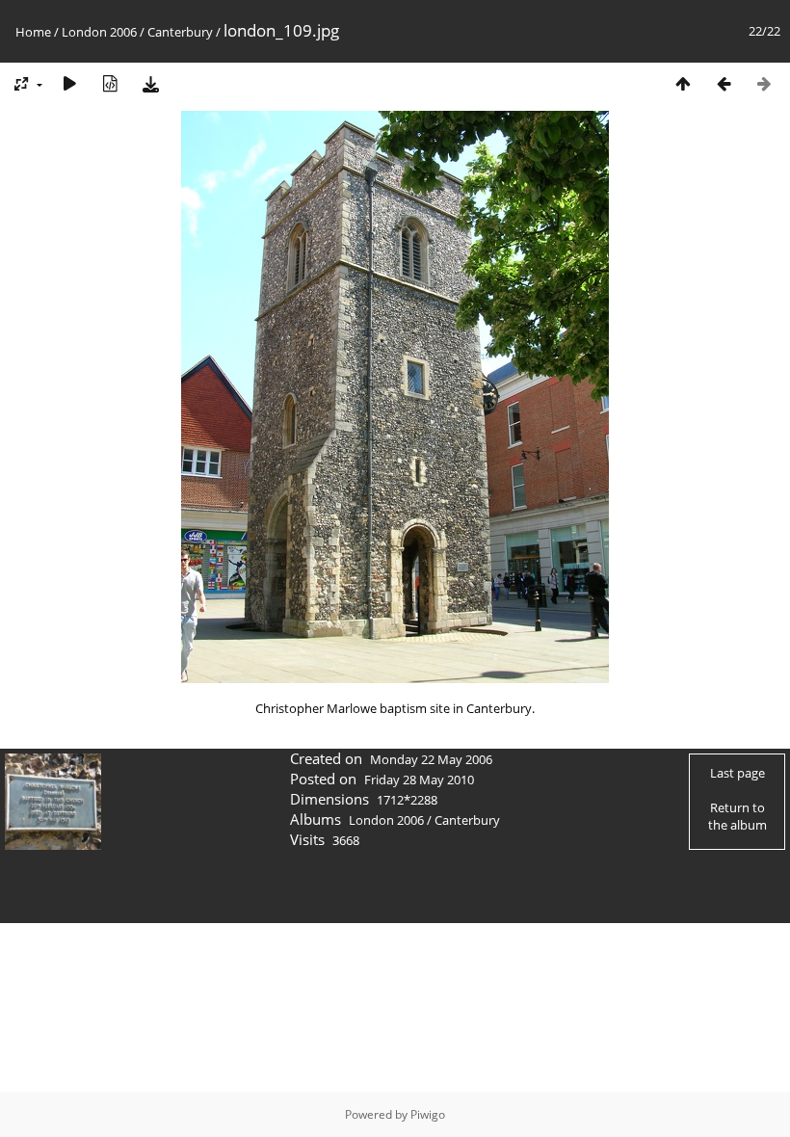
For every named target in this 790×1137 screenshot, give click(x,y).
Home (33, 31)
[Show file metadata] (110, 83)
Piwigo (427, 1114)
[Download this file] (150, 83)
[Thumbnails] (683, 83)
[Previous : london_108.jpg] (723, 83)
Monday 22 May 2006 (431, 759)
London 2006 (99, 31)
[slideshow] (69, 83)
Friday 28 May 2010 (419, 779)
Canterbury (180, 31)
